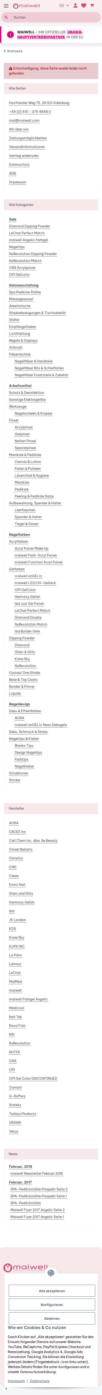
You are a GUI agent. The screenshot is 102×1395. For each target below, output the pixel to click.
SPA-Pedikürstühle (25, 1203)
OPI (12, 1070)
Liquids (15, 693)
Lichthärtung (19, 333)
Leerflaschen (25, 510)
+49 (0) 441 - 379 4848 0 (30, 112)
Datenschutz (19, 164)
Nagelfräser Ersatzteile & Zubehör (41, 375)
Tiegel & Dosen (26, 524)
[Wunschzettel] (84, 5)
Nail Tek (15, 1017)
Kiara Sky (22, 659)
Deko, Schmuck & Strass (28, 732)
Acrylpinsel (24, 427)
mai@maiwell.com (24, 120)
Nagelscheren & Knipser (33, 413)
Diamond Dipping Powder (29, 226)
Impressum (17, 182)
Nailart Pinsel (25, 441)
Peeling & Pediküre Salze (34, 496)
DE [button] (62, 5)
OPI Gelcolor (19, 274)
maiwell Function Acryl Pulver (39, 562)
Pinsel (14, 420)
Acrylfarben (18, 541)
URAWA (15, 1122)
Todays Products (22, 1114)
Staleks (15, 1105)
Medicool (16, 1008)
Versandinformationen (27, 147)
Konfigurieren (52, 1305)
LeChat (15, 973)
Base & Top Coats (23, 679)
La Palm (15, 955)
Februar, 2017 (20, 1182)
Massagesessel (21, 299)
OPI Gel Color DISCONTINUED (33, 1078)
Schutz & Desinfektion (26, 393)
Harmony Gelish (27, 597)
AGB (12, 173)
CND (12, 867)
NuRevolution (25, 666)
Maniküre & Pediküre (25, 455)
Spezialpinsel (25, 448)
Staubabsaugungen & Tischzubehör (37, 313)
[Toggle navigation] (6, 6)
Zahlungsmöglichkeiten (28, 138)
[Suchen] (5, 17)
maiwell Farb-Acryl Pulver (36, 555)
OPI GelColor (25, 590)
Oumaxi (15, 1087)
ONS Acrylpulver (22, 268)
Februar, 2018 (20, 1166)
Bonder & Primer (22, 686)
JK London (17, 920)
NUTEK (14, 1052)
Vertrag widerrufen (24, 156)
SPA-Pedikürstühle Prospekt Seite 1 (38, 1196)
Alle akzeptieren (52, 1291)
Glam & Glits (25, 652)
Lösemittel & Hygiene (32, 475)
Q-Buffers (17, 1096)
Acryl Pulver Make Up (31, 548)
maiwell (15, 990)
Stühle (14, 320)
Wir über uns (18, 129)
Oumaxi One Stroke (24, 673)
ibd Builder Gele (27, 631)
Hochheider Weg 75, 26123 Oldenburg (39, 103)
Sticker (14, 780)
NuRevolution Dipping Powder (33, 254)
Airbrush (15, 347)
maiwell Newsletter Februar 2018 (36, 1173)
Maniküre (22, 482)
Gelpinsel (22, 434)
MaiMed (15, 981)
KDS (12, 929)
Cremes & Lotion (28, 462)
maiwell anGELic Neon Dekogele (41, 725)
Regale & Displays (23, 340)
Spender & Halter (28, 517)
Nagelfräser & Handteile (34, 361)
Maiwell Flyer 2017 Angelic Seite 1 (37, 1217)
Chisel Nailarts (20, 849)
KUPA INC (17, 946)
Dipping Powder (22, 638)
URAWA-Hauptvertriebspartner (50, 34)
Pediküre (21, 489)
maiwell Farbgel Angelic (28, 999)
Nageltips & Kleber (24, 739)
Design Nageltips (28, 752)
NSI (11, 1034)
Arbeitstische (20, 306)
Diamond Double (28, 617)
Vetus (13, 1131)
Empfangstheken (22, 327)
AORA (19, 718)
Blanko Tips (24, 745)
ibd (11, 911)
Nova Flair (17, 1026)
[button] (75, 5)
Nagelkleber (24, 766)
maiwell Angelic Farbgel (28, 240)
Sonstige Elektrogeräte (27, 399)
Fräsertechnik (20, 354)
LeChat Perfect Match (27, 233)
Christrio (16, 858)
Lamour (15, 964)
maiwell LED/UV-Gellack (35, 583)
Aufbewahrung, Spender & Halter (35, 503)
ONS (12, 1061)
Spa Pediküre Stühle (25, 292)
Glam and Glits (21, 893)
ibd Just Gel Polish (29, 604)
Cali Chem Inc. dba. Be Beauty (33, 840)
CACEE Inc (17, 832)
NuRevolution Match (25, 261)
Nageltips (17, 247)
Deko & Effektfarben (25, 711)
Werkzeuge (18, 406)
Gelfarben (17, 569)
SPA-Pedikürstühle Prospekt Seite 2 (39, 1189)
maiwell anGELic (28, 576)
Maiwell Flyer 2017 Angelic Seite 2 (37, 1210)
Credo (14, 876)
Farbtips (21, 759)
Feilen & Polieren (28, 469)
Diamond (22, 645)
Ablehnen (52, 1318)
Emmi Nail (17, 885)
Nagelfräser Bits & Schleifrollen (39, 368)
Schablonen (18, 773)
